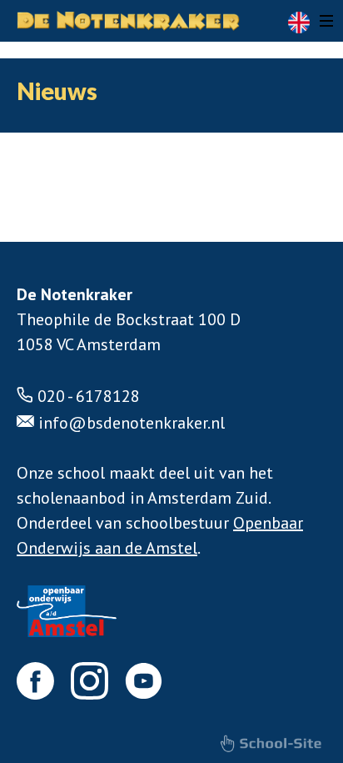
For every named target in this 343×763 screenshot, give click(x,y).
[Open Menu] (326, 21)
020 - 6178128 (88, 396)
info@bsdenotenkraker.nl (131, 423)
